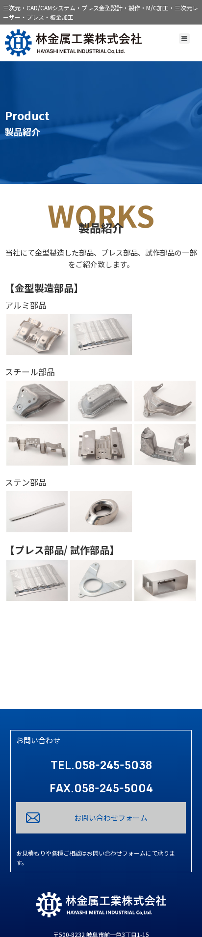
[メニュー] (184, 38)
